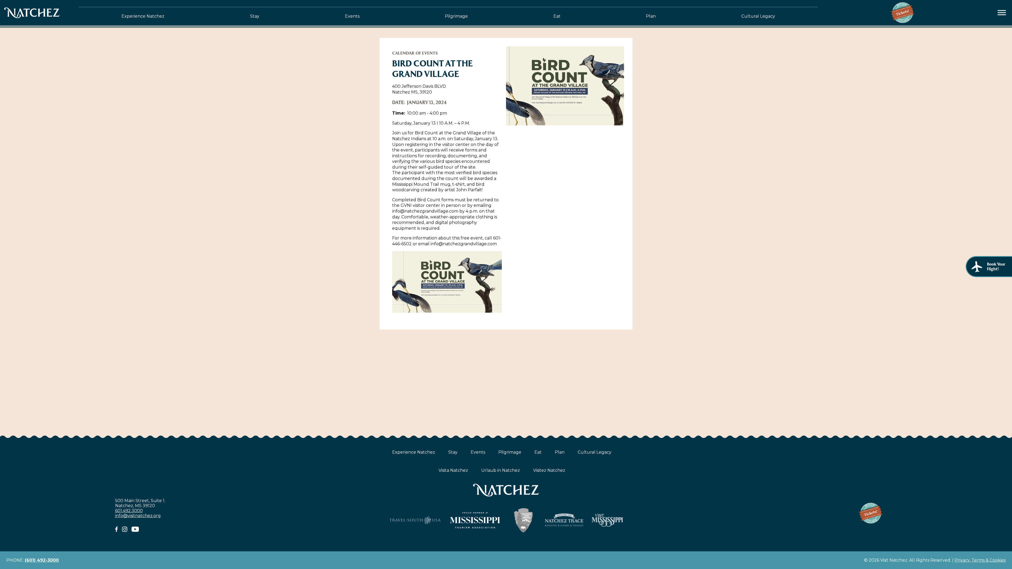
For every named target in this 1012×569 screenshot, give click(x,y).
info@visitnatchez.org (138, 515)
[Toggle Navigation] (1002, 12)
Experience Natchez (142, 16)
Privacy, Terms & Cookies (980, 560)
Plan (651, 16)
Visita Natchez (453, 470)
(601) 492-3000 (42, 560)
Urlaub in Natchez (500, 470)
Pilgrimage (456, 16)
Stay (254, 16)
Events (352, 16)
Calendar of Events (415, 53)
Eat (557, 16)
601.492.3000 (129, 510)
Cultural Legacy (758, 16)
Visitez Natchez (549, 470)
